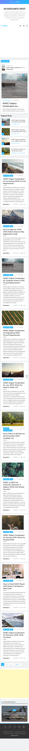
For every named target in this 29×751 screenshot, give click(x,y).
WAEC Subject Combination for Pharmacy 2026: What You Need (14, 635)
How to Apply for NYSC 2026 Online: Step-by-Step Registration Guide (13, 231)
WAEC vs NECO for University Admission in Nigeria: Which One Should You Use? (13, 485)
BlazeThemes (14, 735)
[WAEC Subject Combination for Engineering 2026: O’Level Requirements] (13, 318)
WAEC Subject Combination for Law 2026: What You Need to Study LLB (19, 141)
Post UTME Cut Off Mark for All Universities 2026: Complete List (18, 150)
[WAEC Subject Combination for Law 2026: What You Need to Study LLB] (13, 370)
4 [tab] (26, 75)
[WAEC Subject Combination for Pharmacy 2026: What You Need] (13, 620)
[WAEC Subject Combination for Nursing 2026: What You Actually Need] (13, 522)
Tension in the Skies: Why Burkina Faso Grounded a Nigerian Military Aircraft (14, 714)
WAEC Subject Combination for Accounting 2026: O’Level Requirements (14, 181)
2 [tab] (21, 75)
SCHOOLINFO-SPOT (14, 8)
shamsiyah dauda (10, 717)
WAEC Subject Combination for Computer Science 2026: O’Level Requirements (18, 121)
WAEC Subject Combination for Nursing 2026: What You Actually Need (14, 537)
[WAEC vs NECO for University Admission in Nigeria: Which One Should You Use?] (13, 470)
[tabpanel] (14, 93)
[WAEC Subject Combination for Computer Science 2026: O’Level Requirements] (14, 86)
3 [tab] (23, 75)
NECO (9, 100)
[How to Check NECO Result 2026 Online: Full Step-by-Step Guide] (13, 571)
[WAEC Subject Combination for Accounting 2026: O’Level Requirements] (13, 166)
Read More (6, 204)
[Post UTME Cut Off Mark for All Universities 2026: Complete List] (13, 419)
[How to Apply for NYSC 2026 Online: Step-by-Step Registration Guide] (13, 217)
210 (17, 664)
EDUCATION (5, 100)
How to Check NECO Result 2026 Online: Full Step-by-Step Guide (14, 586)
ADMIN (16, 204)
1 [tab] (19, 75)
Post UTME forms (21, 152)
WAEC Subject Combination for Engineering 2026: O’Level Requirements (18, 131)
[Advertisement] (14, 43)
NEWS (14, 710)
